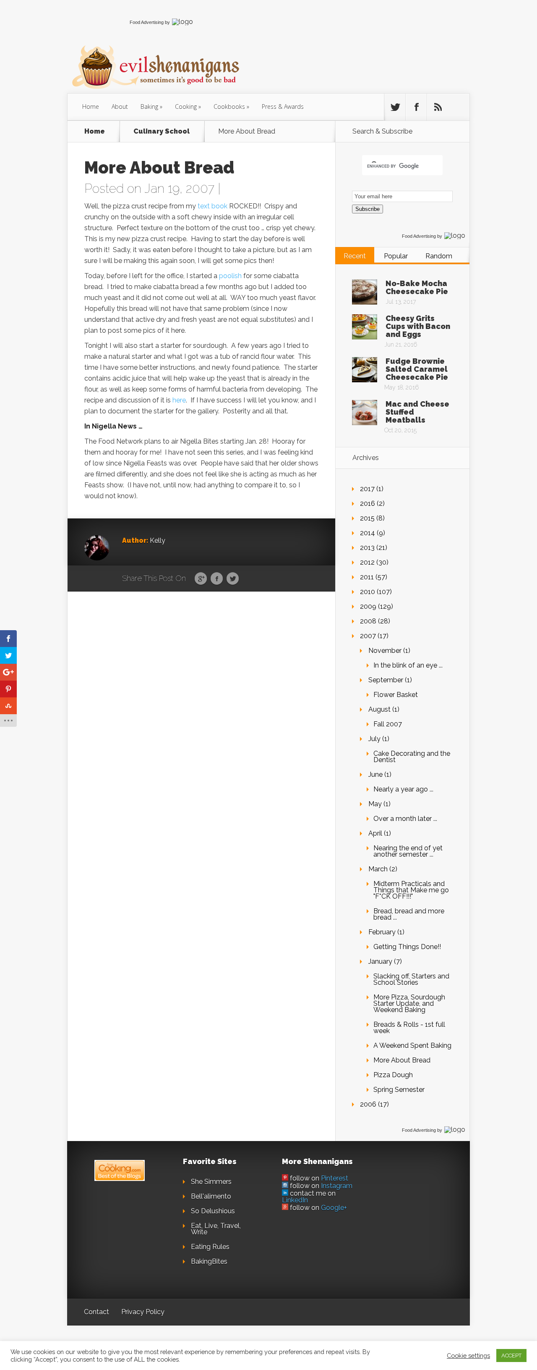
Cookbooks (229, 106)
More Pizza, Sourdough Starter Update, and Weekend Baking (409, 1003)
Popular (396, 256)
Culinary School (161, 131)
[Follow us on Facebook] (416, 107)
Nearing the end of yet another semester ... (408, 851)
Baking (149, 106)
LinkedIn (295, 1200)
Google (200, 579)
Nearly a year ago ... (403, 789)
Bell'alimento (211, 1196)
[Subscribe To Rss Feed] (437, 107)
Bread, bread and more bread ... (408, 914)
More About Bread (401, 1060)
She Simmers (211, 1182)
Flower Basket (395, 695)
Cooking (186, 106)
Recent (355, 256)
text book (212, 206)
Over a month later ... (405, 819)
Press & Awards (283, 106)
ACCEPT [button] (511, 1355)
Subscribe (367, 209)
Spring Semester (399, 1090)
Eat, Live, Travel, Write (216, 1229)
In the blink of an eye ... (408, 665)
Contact (96, 1312)
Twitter (232, 579)
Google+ (334, 1208)
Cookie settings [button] (468, 1355)
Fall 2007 (387, 724)
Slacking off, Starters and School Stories (411, 979)
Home (90, 106)
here (179, 400)
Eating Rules (210, 1247)
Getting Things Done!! (407, 947)
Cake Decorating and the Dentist (411, 756)
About (120, 106)
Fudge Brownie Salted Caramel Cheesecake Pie (417, 369)
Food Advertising (147, 22)
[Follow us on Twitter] (394, 107)
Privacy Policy (142, 1312)
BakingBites (209, 1261)
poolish (230, 276)
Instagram (336, 1186)
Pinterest (334, 1178)
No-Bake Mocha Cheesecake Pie (417, 287)
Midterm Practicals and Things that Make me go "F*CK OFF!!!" (411, 890)
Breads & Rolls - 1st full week (409, 1027)
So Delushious (213, 1211)
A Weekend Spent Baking (412, 1045)
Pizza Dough (393, 1075)
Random (438, 256)
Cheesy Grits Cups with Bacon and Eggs (418, 326)
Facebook (216, 579)
